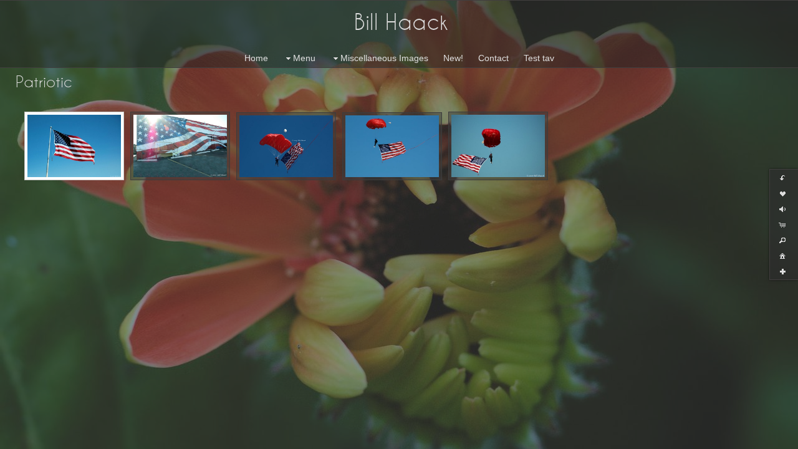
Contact (493, 58)
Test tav (539, 58)
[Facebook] (18, 437)
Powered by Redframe (755, 437)
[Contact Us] (35, 437)
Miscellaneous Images (384, 58)
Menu (304, 58)
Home (256, 58)
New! (453, 58)
